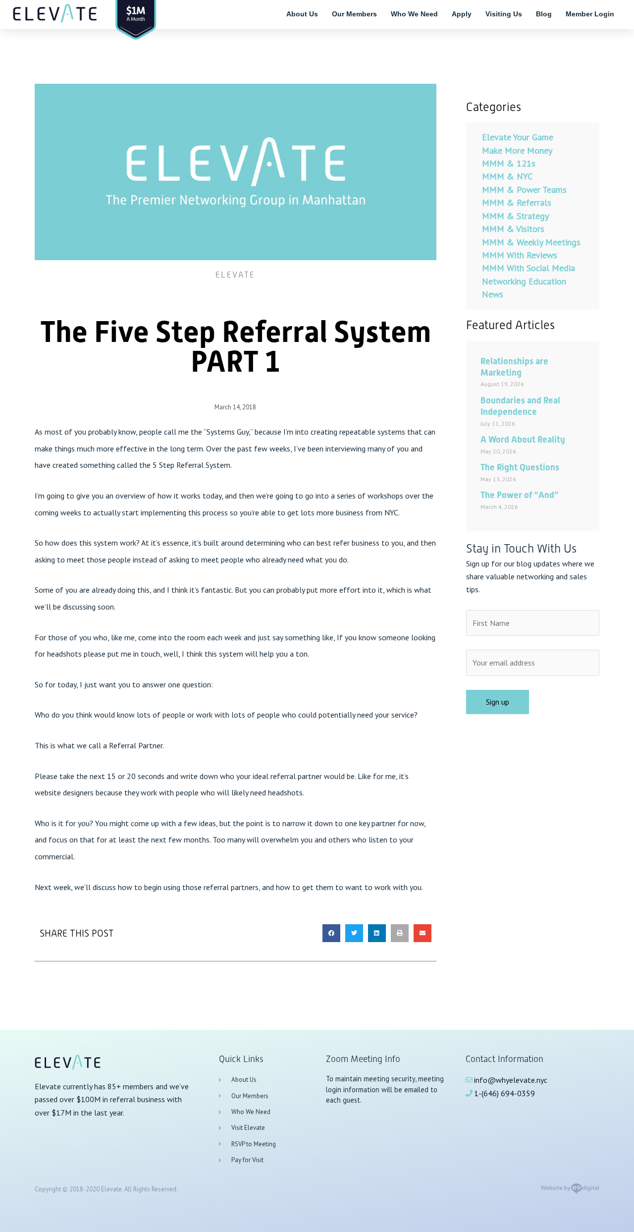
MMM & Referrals (516, 202)
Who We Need (414, 14)
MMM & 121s (508, 163)
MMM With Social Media (528, 268)
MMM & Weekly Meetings (531, 242)
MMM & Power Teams (524, 189)
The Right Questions (519, 467)
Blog (544, 14)
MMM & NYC (507, 176)
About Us (302, 14)
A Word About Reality (522, 439)
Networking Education (524, 281)
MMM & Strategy (515, 216)
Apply (462, 14)
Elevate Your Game (517, 137)
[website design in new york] (569, 1192)
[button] (331, 933)
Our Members (354, 14)
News (492, 294)
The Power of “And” (519, 495)
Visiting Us (503, 14)
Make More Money (517, 150)
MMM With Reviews (519, 255)
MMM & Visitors (513, 228)
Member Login (590, 14)
